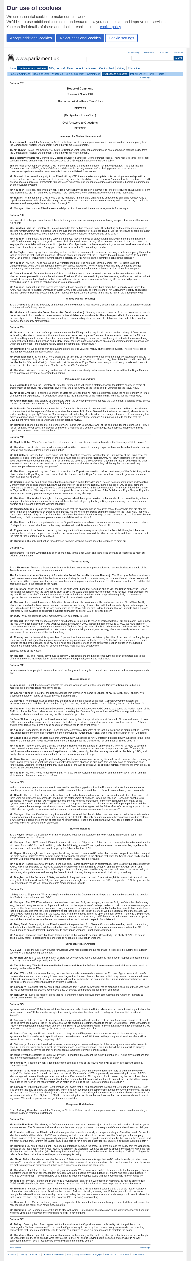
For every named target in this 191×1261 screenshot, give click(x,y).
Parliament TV (138, 73)
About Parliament (86, 68)
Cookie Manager (138, 1254)
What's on (57, 73)
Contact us (178, 53)
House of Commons (19, 73)
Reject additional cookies (80, 38)
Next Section (15, 1248)
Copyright (97, 1255)
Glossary (23, 1255)
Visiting (121, 68)
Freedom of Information (53, 1255)
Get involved (106, 68)
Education (134, 68)
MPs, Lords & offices (61, 68)
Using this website (82, 1255)
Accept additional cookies (31, 38)
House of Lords (41, 73)
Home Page (145, 77)
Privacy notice (110, 1254)
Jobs (69, 1255)
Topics (160, 73)
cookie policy (110, 27)
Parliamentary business (32, 68)
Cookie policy (124, 1254)
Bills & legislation (75, 73)
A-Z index (11, 1255)
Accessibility (133, 53)
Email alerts (149, 53)
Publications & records (115, 73)
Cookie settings (121, 38)
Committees (93, 73)
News (151, 73)
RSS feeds (163, 53)
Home (12, 68)
